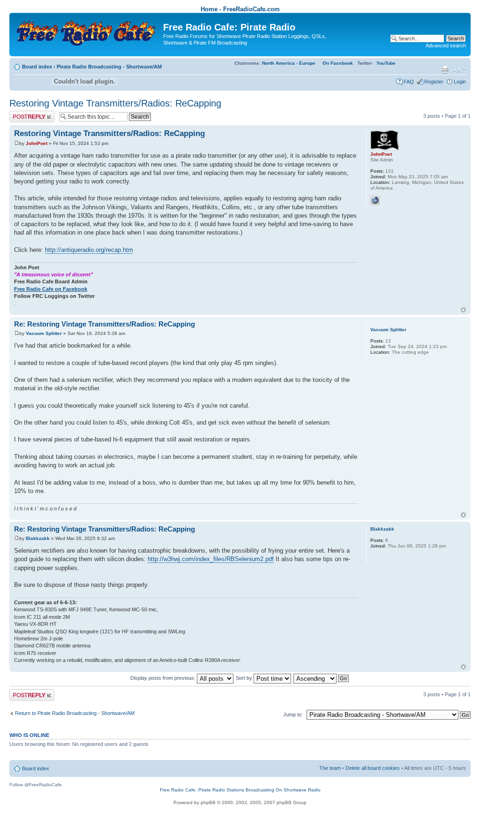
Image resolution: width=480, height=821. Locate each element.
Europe (307, 63)
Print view (445, 70)
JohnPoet (36, 143)
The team (330, 768)
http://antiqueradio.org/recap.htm (89, 249)
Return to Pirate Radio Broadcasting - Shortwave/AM (75, 713)
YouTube (386, 63)
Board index (37, 66)
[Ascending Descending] (321, 678)
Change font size (459, 70)
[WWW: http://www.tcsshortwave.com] (375, 200)
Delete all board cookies (372, 768)
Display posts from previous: (163, 678)
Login (460, 81)
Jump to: (293, 714)
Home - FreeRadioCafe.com (240, 9)
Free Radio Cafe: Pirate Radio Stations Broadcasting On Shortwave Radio (240, 789)
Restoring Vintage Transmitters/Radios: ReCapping (115, 103)
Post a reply (23, 113)
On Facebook (337, 63)
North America (278, 63)
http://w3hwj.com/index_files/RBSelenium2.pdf (211, 559)
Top (463, 309)
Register (433, 81)
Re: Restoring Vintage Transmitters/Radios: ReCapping (104, 324)
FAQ (409, 81)
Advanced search (446, 45)
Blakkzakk (38, 538)
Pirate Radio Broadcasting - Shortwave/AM (109, 66)
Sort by (245, 678)
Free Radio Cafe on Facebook (50, 289)
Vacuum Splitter (44, 333)
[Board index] (87, 30)
